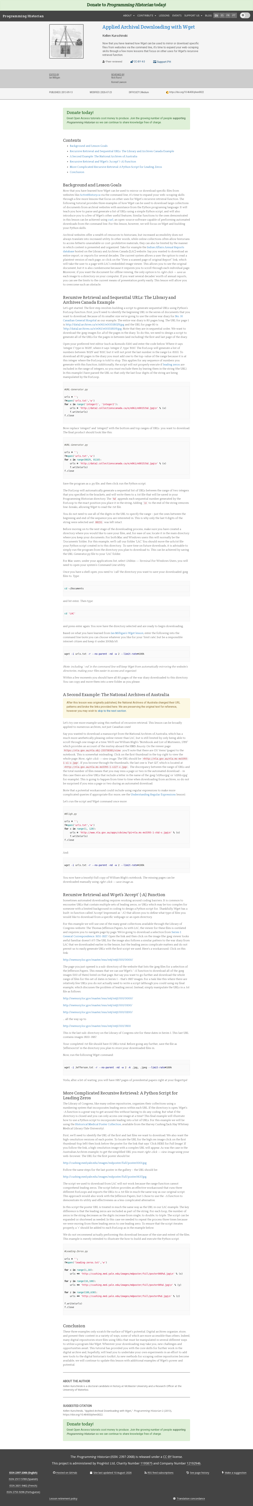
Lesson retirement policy (63, 1498)
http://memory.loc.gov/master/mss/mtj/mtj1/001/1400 (97, 1026)
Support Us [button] (192, 15)
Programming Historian (23, 16)
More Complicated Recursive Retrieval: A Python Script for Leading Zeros (116, 167)
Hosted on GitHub (66, 1472)
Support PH (163, 61)
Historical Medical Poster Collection (98, 1124)
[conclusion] (188, 1325)
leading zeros (171, 364)
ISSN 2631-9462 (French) (23, 1485)
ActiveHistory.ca (90, 194)
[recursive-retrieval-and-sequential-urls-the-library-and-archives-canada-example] (188, 302)
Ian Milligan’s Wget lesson (127, 633)
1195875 (146, 1463)
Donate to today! (126, 4)
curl (110, 219)
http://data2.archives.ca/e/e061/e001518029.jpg (95, 324)
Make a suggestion (235, 1472)
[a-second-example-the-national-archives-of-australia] (188, 694)
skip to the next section (112, 710)
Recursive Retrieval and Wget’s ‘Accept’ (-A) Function (103, 161)
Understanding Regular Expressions (153, 794)
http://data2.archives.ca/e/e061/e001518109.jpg (93, 328)
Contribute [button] (145, 15)
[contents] (188, 140)
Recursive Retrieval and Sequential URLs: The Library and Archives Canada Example (122, 151)
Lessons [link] (164, 15)
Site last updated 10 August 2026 (112, 1472)
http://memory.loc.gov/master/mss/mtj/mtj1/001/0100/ (97, 1005)
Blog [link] (208, 15)
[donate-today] (188, 112)
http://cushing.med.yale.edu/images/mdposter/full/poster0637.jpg (104, 1176)
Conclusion (77, 172)
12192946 (194, 1463)
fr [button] (227, 15)
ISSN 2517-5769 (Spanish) (23, 1479)
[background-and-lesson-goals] (188, 184)
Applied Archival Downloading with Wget (148, 27)
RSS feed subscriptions (160, 1472)
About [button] (128, 15)
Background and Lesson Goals (89, 145)
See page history (199, 1472)
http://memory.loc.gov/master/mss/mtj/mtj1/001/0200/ (98, 1012)
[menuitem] (164, 16)
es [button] (222, 15)
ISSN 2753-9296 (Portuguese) (23, 1492)
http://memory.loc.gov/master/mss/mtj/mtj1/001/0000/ (98, 959)
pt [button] (234, 15)
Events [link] (177, 15)
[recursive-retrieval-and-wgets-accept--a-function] (188, 894)
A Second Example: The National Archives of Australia (103, 156)
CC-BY (167, 1457)
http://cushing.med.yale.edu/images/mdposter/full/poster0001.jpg (105, 1163)
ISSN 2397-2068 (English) (23, 1472)
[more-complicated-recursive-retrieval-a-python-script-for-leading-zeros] (188, 1097)
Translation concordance (191, 1498)
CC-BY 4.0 (139, 61)
